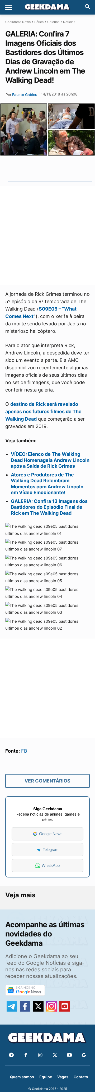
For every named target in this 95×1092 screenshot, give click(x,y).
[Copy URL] (70, 169)
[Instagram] (40, 1055)
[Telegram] (58, 169)
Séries (39, 22)
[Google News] (84, 1055)
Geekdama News (18, 22)
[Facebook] (26, 1055)
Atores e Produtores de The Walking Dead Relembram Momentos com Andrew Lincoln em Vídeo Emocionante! (47, 483)
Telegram (51, 849)
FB (24, 751)
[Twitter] (55, 1055)
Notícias (69, 22)
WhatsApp (51, 865)
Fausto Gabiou (24, 94)
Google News (51, 833)
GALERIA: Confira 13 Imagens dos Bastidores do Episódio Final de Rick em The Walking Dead (49, 507)
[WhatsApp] (46, 169)
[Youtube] (69, 1055)
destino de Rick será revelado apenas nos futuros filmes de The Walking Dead (43, 411)
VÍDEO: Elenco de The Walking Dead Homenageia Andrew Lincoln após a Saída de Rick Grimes (50, 460)
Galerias (53, 22)
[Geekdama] (47, 7)
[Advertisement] (47, 235)
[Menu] (8, 7)
